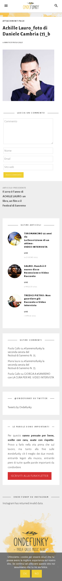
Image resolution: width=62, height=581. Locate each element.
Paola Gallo (18, 42)
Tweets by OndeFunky (20, 407)
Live (26, 253)
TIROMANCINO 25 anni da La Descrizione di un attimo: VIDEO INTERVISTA (38, 240)
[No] (57, 566)
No (37, 573)
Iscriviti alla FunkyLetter (30, 476)
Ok (25, 573)
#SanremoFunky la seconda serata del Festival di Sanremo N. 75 (26, 352)
